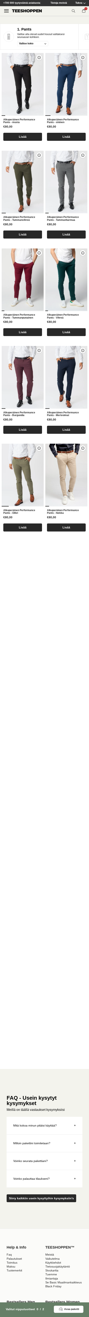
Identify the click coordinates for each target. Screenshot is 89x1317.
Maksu (11, 1266)
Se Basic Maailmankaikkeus (63, 1282)
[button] (23, 84)
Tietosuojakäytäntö (57, 1266)
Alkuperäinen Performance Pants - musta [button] (19, 121)
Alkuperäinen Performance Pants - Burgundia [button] (19, 414)
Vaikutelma (52, 1258)
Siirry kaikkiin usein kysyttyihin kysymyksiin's (41, 1198)
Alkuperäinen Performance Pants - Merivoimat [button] (63, 414)
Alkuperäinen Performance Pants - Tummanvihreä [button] (19, 218)
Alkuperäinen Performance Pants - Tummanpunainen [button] (19, 316)
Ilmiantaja (51, 1278)
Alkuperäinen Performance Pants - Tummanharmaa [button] (63, 218)
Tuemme (51, 1274)
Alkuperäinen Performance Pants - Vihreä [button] (63, 316)
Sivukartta (51, 1270)
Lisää (22, 136)
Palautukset (14, 1258)
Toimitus (12, 1262)
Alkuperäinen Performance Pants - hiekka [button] (63, 512)
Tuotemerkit (14, 1270)
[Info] (39, 57)
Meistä (49, 1254)
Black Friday (53, 1286)
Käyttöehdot (53, 1262)
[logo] (27, 10)
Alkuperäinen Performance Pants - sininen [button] (63, 121)
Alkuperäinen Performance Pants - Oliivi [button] (19, 512)
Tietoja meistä (59, 3)
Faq (9, 1254)
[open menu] (6, 11)
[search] (73, 11)
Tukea (78, 3)
